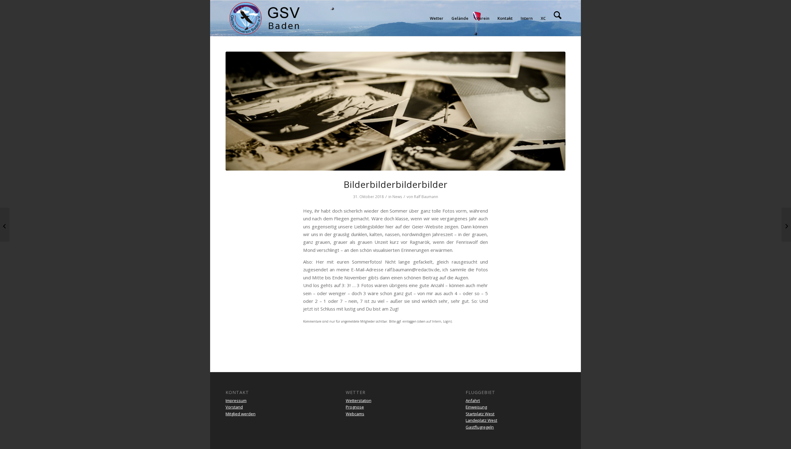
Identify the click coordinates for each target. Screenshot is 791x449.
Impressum (236, 400)
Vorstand (234, 407)
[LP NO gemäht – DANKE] (5, 225)
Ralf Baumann (426, 196)
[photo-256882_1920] (395, 111)
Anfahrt (473, 400)
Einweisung (476, 407)
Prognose (355, 407)
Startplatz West (480, 414)
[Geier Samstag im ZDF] (786, 225)
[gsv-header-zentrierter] (265, 18)
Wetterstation (358, 400)
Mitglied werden (241, 414)
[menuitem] (436, 18)
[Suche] (557, 18)
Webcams (355, 414)
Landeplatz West (481, 420)
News (397, 196)
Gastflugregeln (480, 427)
